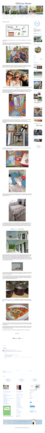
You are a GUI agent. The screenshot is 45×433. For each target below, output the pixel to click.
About (7, 15)
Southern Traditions (20, 16)
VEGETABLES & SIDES (7, 400)
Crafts (18, 396)
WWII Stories (33, 16)
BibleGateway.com (39, 33)
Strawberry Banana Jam (10, 299)
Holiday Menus (19, 399)
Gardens (14, 15)
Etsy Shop (11, 18)
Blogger (29, 427)
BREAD (5, 397)
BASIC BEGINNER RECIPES (7, 395)
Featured (7, 18)
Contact (10, 15)
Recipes (18, 15)
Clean (35, 15)
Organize (38, 15)
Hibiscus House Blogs (20, 397)
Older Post (30, 370)
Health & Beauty (29, 15)
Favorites (18, 398)
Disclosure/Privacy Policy (20, 407)
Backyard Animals (13, 16)
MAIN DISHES (5, 399)
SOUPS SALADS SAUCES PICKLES (8, 398)
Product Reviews (23, 15)
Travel (41, 16)
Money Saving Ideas (6, 16)
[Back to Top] (44, 432)
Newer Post (4, 370)
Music (38, 16)
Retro (3, 18)
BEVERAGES (5, 396)
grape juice (5, 300)
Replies (6, 353)
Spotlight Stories (27, 16)
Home (3, 15)
